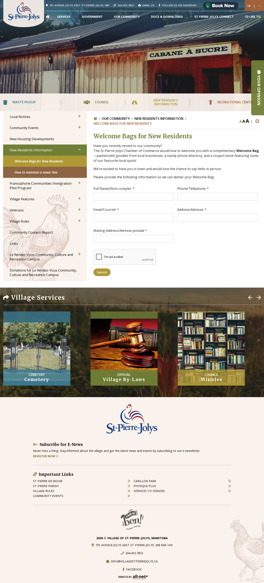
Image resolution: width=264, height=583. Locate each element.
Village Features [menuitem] (22, 199)
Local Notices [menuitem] (20, 116)
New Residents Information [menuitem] (31, 150)
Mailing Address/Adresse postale (120, 230)
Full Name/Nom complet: (113, 188)
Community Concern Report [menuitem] (31, 232)
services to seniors (149, 491)
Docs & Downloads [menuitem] (167, 17)
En (259, 5)
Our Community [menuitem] (127, 17)
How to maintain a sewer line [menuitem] (36, 172)
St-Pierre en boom (47, 481)
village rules (43, 491)
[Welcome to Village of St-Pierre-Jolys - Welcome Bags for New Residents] (23, 13)
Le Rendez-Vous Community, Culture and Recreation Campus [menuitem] (41, 256)
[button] (79, 116)
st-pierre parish (46, 486)
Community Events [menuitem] (24, 128)
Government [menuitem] (92, 17)
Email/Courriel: (106, 209)
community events (48, 496)
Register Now (44, 456)
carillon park (145, 481)
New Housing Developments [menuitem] (32, 139)
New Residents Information (158, 118)
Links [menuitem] (14, 243)
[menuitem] (47, 16)
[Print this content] (257, 121)
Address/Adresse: (191, 209)
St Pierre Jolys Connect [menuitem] (214, 17)
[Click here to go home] (97, 118)
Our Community (116, 118)
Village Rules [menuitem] (19, 221)
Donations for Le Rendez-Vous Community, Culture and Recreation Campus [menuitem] (43, 272)
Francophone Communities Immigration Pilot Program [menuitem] (41, 185)
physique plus (145, 486)
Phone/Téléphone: (193, 188)
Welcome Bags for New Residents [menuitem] (39, 161)
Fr (249, 5)
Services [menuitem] (64, 17)
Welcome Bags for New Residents (122, 123)
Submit (102, 272)
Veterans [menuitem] (17, 210)
